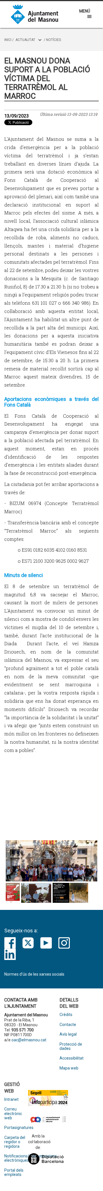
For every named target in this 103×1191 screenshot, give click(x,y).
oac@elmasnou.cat (28, 1040)
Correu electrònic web (13, 1113)
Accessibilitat (71, 1058)
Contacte (68, 1025)
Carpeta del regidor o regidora (14, 1142)
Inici (7, 40)
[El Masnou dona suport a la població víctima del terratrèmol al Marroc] (51, 860)
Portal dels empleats (13, 1172)
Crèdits (66, 1015)
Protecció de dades (71, 1046)
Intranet (11, 1099)
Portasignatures (16, 1128)
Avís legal (68, 1034)
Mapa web (69, 1068)
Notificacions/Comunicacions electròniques (16, 1158)
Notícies (53, 40)
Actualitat (25, 40)
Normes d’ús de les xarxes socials (34, 974)
